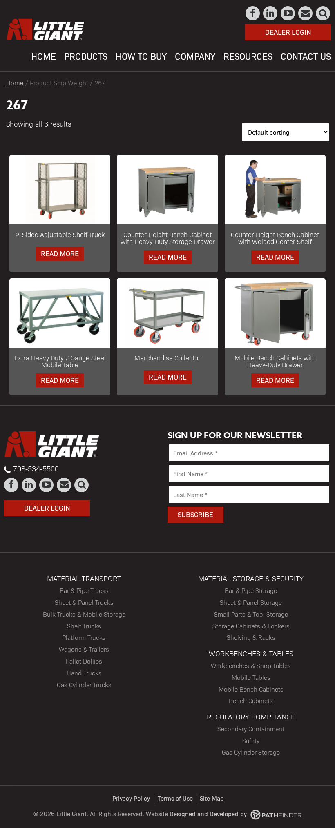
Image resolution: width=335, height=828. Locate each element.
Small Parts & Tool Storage (251, 614)
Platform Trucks (84, 637)
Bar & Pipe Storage (251, 590)
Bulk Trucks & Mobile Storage (84, 614)
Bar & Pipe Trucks (84, 590)
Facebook (253, 13)
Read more (60, 253)
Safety (250, 740)
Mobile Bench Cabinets (251, 689)
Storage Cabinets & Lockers (251, 626)
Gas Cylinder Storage (251, 752)
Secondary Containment (250, 729)
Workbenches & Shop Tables (251, 665)
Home (15, 82)
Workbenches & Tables (251, 653)
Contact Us (305, 13)
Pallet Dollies (84, 661)
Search (323, 13)
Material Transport (84, 578)
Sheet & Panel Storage (251, 602)
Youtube (288, 13)
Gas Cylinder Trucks (84, 684)
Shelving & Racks (251, 637)
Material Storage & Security (251, 578)
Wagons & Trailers (84, 649)
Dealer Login (288, 31)
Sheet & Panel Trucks (84, 602)
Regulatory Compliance (251, 716)
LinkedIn (270, 13)
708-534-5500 (36, 468)
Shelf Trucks (84, 626)
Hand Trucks (84, 673)
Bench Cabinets (251, 700)
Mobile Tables (251, 677)
